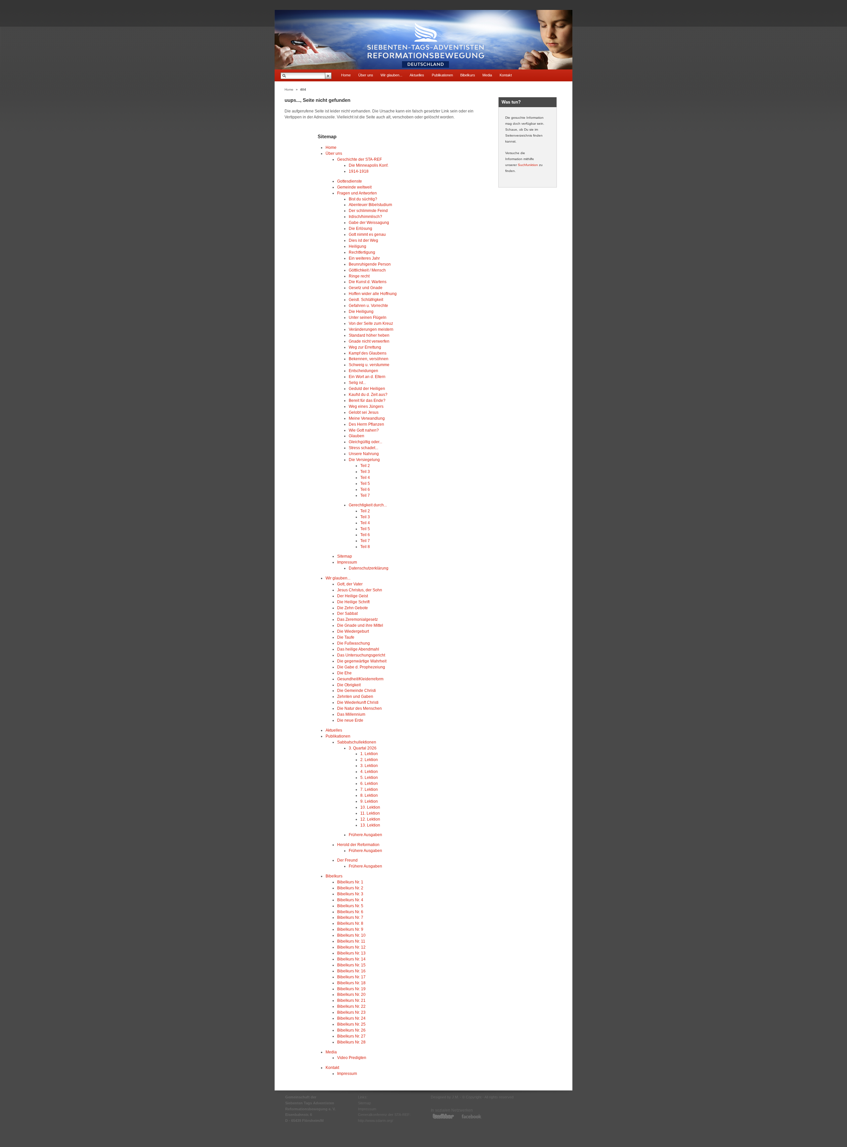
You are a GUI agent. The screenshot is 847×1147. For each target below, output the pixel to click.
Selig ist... (357, 382)
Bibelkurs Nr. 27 (351, 1036)
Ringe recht (359, 276)
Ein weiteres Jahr (364, 258)
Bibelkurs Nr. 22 (351, 1006)
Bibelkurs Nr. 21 (351, 1000)
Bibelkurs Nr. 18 (351, 983)
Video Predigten (351, 1057)
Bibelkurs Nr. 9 (350, 929)
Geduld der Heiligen (367, 388)
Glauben (356, 436)
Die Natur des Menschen (359, 708)
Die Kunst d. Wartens (367, 281)
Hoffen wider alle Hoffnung (373, 293)
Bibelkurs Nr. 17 (351, 977)
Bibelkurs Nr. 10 (351, 935)
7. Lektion (369, 789)
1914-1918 (359, 171)
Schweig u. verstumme (369, 364)
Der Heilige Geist (352, 596)
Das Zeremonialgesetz (357, 619)
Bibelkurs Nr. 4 (350, 900)
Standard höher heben (369, 335)
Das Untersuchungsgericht (361, 655)
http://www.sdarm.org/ (375, 1121)
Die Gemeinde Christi (356, 690)
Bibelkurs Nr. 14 (351, 959)
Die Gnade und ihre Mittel (360, 625)
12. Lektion (370, 819)
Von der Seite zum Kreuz (371, 323)
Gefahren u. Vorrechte (368, 305)
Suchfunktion (528, 165)
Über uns (365, 75)
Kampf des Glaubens (367, 353)
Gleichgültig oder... (365, 442)
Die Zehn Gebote (352, 608)
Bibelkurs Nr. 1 (350, 882)
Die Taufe (345, 637)
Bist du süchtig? (363, 199)
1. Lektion (369, 753)
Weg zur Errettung (365, 347)
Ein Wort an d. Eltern (367, 376)
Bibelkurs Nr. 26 (351, 1030)
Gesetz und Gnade (365, 287)
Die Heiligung (361, 311)
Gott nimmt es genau (367, 234)
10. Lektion (370, 807)
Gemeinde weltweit (354, 187)
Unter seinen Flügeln (367, 317)
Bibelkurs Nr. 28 (351, 1042)
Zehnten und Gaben (355, 696)
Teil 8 (365, 546)
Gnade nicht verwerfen (369, 341)
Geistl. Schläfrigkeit (366, 299)
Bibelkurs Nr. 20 (351, 994)
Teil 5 (365, 483)
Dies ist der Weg (363, 240)
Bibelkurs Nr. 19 (351, 989)
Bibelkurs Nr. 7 (350, 917)
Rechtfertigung (362, 252)
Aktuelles (417, 75)
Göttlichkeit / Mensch (367, 270)
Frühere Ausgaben (365, 834)
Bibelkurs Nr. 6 (350, 912)
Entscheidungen (363, 370)
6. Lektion (369, 783)
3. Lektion (369, 765)
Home (346, 75)
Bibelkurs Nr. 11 (351, 941)
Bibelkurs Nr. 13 (351, 953)
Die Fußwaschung (353, 643)
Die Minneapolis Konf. (368, 165)
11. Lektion (370, 813)
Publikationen (442, 75)
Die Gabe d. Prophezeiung (361, 667)
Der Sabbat (347, 613)
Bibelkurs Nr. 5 (350, 906)
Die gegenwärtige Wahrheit (361, 661)
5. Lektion (369, 777)
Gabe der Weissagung (369, 222)
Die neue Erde (350, 720)
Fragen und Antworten (357, 193)
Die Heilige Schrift (353, 602)
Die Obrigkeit (349, 685)
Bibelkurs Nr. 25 (351, 1024)
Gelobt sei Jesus (364, 412)
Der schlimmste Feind (368, 210)
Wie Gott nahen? (364, 430)
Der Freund (347, 860)
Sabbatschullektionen (356, 742)
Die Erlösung (360, 228)
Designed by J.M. (445, 1097)
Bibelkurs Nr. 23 (351, 1012)
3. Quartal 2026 (363, 748)
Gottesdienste (349, 181)
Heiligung (357, 246)
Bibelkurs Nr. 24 (351, 1018)
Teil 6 (365, 489)
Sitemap (344, 556)
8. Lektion (369, 795)
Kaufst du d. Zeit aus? (368, 394)
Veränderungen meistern (371, 329)
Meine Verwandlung (367, 418)
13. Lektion (370, 825)
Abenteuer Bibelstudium (370, 204)
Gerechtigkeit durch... (368, 505)
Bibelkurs (467, 75)
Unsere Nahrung (364, 453)
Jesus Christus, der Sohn (359, 590)
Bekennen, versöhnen (368, 359)
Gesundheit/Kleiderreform (360, 679)
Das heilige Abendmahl (358, 649)
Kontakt (506, 75)
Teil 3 (365, 471)
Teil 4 (365, 477)
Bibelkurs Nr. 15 (351, 965)
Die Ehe (344, 673)
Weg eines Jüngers (366, 406)
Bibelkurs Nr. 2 (350, 888)
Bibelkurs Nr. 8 (350, 923)
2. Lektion (369, 759)
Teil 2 (365, 465)
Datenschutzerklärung (368, 568)
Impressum (347, 562)
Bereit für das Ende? (367, 400)
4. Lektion (369, 771)
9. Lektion (369, 801)
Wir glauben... (391, 75)
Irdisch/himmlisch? (365, 216)
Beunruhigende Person (370, 264)
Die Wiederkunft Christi (358, 702)
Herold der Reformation (358, 844)
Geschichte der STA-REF (359, 159)
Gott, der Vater (350, 584)
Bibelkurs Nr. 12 (351, 947)
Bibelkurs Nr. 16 (351, 971)
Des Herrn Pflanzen (366, 424)
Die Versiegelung (364, 459)
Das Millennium (351, 714)
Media (487, 75)
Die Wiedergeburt (353, 631)
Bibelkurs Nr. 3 (350, 894)
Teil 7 (365, 495)
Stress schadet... (363, 448)
